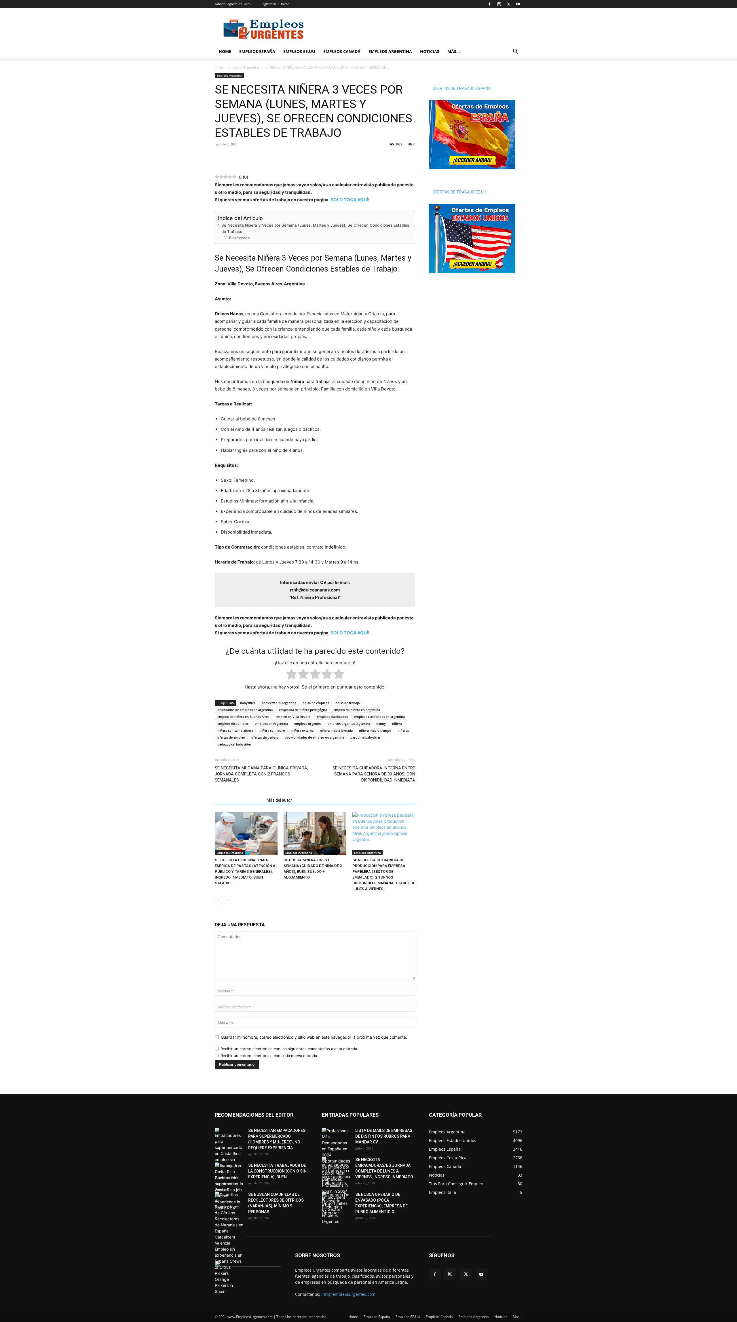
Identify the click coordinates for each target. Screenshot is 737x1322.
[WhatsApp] (234, 157)
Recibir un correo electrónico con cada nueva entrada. (269, 1055)
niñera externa (302, 730)
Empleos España (257, 51)
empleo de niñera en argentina (356, 710)
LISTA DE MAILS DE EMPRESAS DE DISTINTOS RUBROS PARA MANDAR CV (383, 1136)
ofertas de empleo (231, 737)
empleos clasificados (332, 716)
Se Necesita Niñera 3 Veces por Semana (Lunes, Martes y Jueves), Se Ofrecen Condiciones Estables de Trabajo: (315, 228)
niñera (397, 723)
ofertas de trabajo (264, 737)
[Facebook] (489, 4)
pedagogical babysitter (234, 744)
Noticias (429, 51)
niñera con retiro (272, 730)
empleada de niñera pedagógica (303, 710)
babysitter (247, 703)
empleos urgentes (307, 723)
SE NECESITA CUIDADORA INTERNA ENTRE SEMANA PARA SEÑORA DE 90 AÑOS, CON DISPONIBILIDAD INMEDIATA (374, 774)
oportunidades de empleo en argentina (314, 737)
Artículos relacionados (239, 800)
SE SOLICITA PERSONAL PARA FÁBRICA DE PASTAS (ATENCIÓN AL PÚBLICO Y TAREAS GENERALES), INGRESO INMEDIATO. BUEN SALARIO (246, 871)
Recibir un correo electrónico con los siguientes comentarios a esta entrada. (289, 1048)
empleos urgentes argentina (349, 723)
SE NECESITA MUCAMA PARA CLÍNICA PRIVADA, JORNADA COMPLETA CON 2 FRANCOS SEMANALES (261, 774)
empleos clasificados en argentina (379, 716)
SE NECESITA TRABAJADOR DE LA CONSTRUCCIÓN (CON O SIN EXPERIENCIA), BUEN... (277, 1171)
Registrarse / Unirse (275, 4)
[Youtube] (518, 4)
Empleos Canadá (341, 51)
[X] (508, 4)
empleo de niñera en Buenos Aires (243, 716)
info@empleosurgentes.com (348, 1294)
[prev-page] (218, 900)
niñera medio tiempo (375, 730)
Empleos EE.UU (299, 51)
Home (225, 51)
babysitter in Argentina (279, 703)
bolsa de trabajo (347, 703)
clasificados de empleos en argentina (245, 710)
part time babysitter (365, 737)
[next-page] (227, 900)
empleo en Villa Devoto (293, 716)
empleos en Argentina (271, 723)
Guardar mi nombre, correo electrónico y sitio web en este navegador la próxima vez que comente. (314, 1037)
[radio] (291, 675)
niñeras (403, 730)
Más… (453, 51)
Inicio (219, 67)
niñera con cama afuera (235, 730)
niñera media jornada (336, 730)
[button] (515, 52)
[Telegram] (247, 157)
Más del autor (279, 800)
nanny (381, 723)
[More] (260, 157)
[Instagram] (499, 4)
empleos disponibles (232, 723)
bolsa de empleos (316, 703)
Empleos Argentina (390, 51)
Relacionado (239, 238)
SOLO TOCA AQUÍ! (349, 199)
